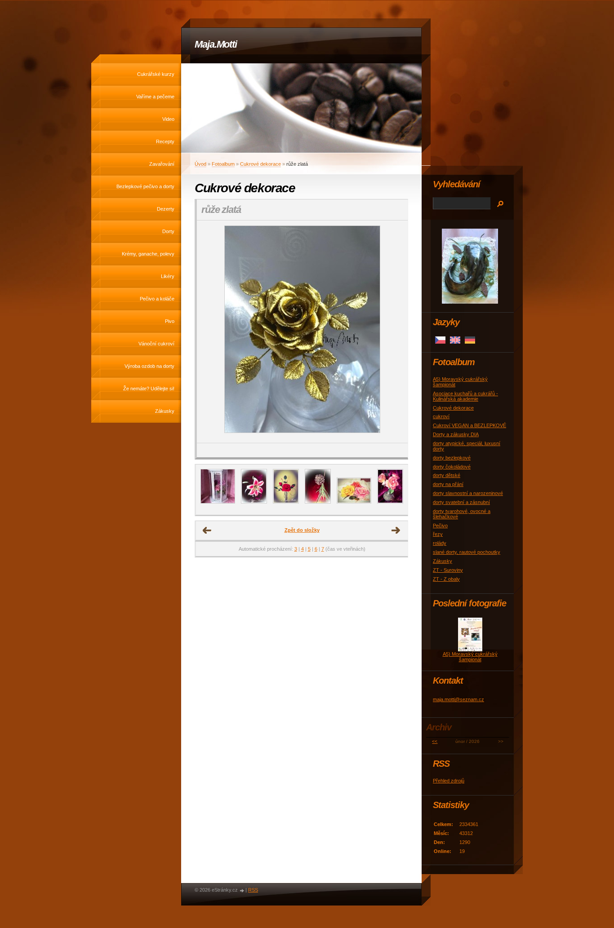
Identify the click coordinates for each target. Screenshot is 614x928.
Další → (396, 530)
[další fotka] (393, 331)
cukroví (441, 416)
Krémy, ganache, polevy (148, 253)
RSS (253, 890)
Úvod (200, 164)
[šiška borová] (318, 501)
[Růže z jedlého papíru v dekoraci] (217, 501)
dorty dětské (446, 475)
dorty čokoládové (452, 466)
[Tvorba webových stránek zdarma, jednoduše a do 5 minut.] (242, 890)
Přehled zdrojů (448, 780)
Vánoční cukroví (156, 343)
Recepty (165, 141)
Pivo (169, 321)
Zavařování (161, 164)
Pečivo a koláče (157, 298)
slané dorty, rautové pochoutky (466, 552)
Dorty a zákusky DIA (456, 434)
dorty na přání (448, 484)
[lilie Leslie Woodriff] (254, 501)
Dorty (168, 231)
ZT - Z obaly (446, 579)
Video (168, 119)
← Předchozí (207, 530)
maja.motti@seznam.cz (458, 699)
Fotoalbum (223, 164)
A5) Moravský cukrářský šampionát (470, 656)
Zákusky (164, 411)
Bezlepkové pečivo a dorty (145, 186)
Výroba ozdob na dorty (149, 366)
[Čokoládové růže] (354, 501)
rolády (439, 543)
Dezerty (165, 209)
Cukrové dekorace (260, 164)
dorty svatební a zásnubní (461, 502)
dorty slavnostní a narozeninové (468, 493)
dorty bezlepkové (452, 457)
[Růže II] (390, 501)
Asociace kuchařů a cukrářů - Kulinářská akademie (465, 396)
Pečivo (440, 525)
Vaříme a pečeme (155, 96)
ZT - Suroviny (448, 570)
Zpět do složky (302, 530)
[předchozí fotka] (211, 331)
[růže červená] (286, 501)
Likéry (167, 276)
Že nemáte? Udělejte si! (148, 388)
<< (434, 741)
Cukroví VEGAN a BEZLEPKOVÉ (469, 425)
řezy (438, 534)
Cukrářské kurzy (155, 74)
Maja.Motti (216, 44)
